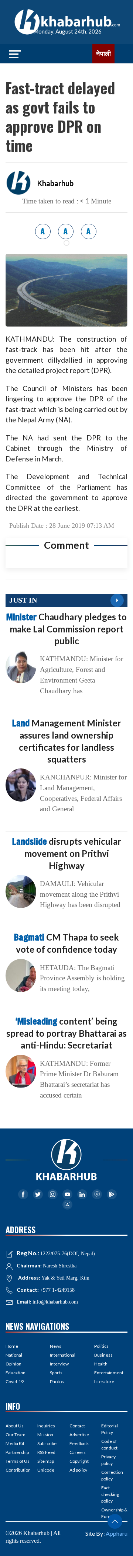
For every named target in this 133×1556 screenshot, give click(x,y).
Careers (77, 1452)
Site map (45, 1461)
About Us (15, 1425)
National (14, 1355)
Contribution (18, 1470)
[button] (115, 1521)
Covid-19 (15, 1381)
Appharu (116, 1533)
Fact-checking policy (110, 1494)
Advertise (79, 1434)
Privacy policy (108, 1460)
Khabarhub (55, 183)
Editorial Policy (109, 1429)
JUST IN (23, 600)
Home (12, 1346)
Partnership (17, 1452)
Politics (101, 1346)
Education (15, 1372)
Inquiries (46, 1425)
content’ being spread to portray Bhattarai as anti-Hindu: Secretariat (66, 1033)
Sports (56, 1372)
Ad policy (78, 1470)
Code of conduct (109, 1444)
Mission (45, 1434)
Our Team (15, 1434)
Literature (104, 1381)
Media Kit (15, 1443)
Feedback (79, 1443)
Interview (59, 1364)
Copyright (79, 1461)
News (55, 1346)
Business (103, 1355)
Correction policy (112, 1475)
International (62, 1355)
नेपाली (103, 53)
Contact (77, 1425)
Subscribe (47, 1443)
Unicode (45, 1470)
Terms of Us (18, 1461)
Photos (57, 1381)
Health (101, 1364)
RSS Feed (46, 1452)
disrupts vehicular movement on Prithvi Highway (66, 853)
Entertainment (108, 1372)
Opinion (13, 1364)
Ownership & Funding (114, 1513)
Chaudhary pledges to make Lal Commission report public (66, 628)
